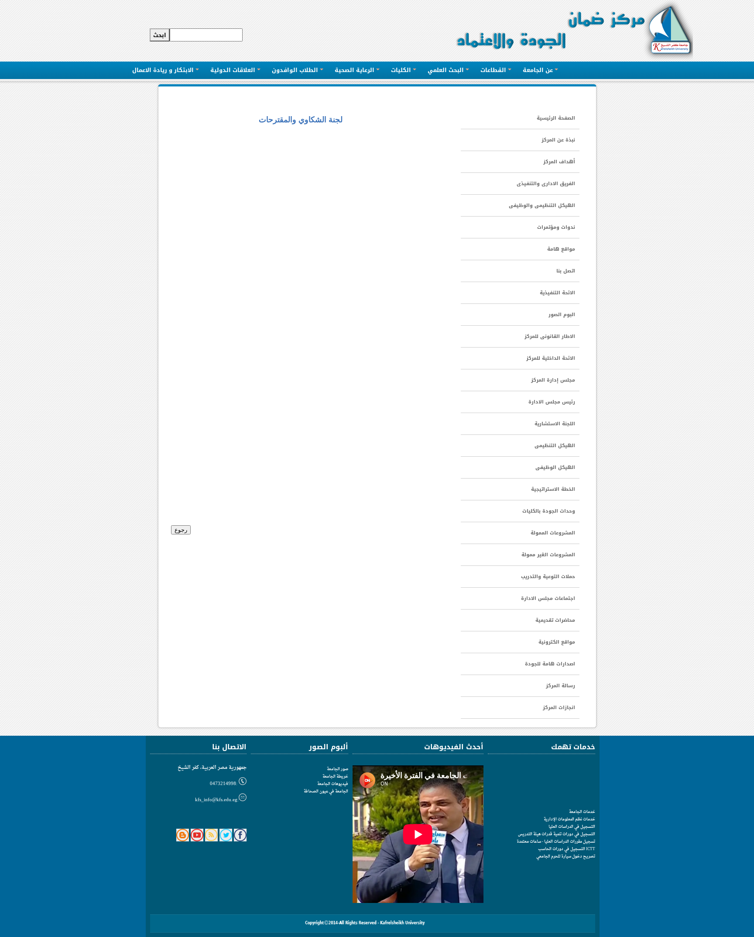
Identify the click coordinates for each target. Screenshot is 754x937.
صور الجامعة (337, 769)
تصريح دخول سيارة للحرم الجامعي (565, 856)
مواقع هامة (561, 249)
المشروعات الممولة (553, 532)
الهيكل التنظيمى (555, 445)
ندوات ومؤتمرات (556, 227)
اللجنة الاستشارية (555, 423)
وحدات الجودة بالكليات (548, 511)
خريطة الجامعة (335, 776)
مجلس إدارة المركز (553, 380)
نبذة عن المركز (558, 140)
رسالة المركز (560, 685)
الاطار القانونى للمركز (549, 336)
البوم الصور (561, 314)
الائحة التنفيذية (557, 292)
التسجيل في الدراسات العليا (571, 826)
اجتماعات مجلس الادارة (548, 598)
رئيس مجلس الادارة (551, 401)
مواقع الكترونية (556, 642)
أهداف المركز (559, 161)
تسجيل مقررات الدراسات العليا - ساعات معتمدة (556, 841)
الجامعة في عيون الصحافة (326, 791)
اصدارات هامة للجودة (550, 663)
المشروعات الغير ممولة (548, 554)
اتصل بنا (565, 271)
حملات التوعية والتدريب (548, 576)
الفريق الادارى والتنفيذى (546, 183)
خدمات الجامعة (582, 812)
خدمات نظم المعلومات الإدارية (569, 819)
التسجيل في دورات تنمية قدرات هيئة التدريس (556, 834)
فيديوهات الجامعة (332, 784)
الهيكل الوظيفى (555, 467)
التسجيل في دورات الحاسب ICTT (566, 849)
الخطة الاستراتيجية (553, 489)
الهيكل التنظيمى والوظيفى (542, 205)
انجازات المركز (559, 707)
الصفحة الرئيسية (556, 118)
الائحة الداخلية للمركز (550, 358)
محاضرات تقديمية (555, 620)
